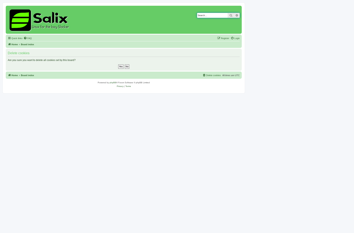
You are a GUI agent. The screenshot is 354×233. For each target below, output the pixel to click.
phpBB (113, 82)
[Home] (40, 20)
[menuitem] (28, 38)
